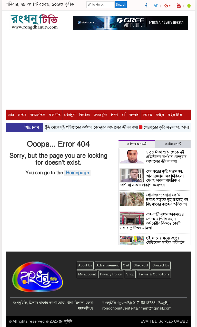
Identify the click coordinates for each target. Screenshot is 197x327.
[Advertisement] (98, 73)
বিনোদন (84, 115)
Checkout (140, 265)
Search (121, 4)
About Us (85, 265)
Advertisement (107, 265)
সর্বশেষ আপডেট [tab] (136, 144)
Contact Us (160, 265)
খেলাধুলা (69, 115)
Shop (130, 274)
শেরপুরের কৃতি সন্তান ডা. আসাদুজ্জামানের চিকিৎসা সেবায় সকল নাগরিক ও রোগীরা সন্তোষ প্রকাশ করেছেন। (152, 178)
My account (87, 274)
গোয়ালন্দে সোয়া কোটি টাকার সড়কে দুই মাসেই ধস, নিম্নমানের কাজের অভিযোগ (167, 200)
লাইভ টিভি (175, 115)
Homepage (77, 173)
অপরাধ (134, 115)
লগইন (160, 115)
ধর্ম (123, 115)
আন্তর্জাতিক (37, 115)
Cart (126, 265)
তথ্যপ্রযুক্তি (100, 115)
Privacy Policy (111, 274)
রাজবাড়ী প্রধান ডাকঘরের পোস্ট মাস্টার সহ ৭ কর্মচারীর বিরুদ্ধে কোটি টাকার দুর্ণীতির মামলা (152, 221)
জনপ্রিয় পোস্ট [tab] (173, 144)
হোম (11, 115)
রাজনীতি (55, 115)
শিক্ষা (114, 115)
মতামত (147, 115)
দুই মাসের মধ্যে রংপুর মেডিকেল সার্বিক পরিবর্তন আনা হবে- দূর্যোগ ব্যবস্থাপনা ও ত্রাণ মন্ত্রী (153, 245)
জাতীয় (22, 115)
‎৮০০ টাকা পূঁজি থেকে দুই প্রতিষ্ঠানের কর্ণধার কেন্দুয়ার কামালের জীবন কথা (79, 127)
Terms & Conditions (154, 274)
